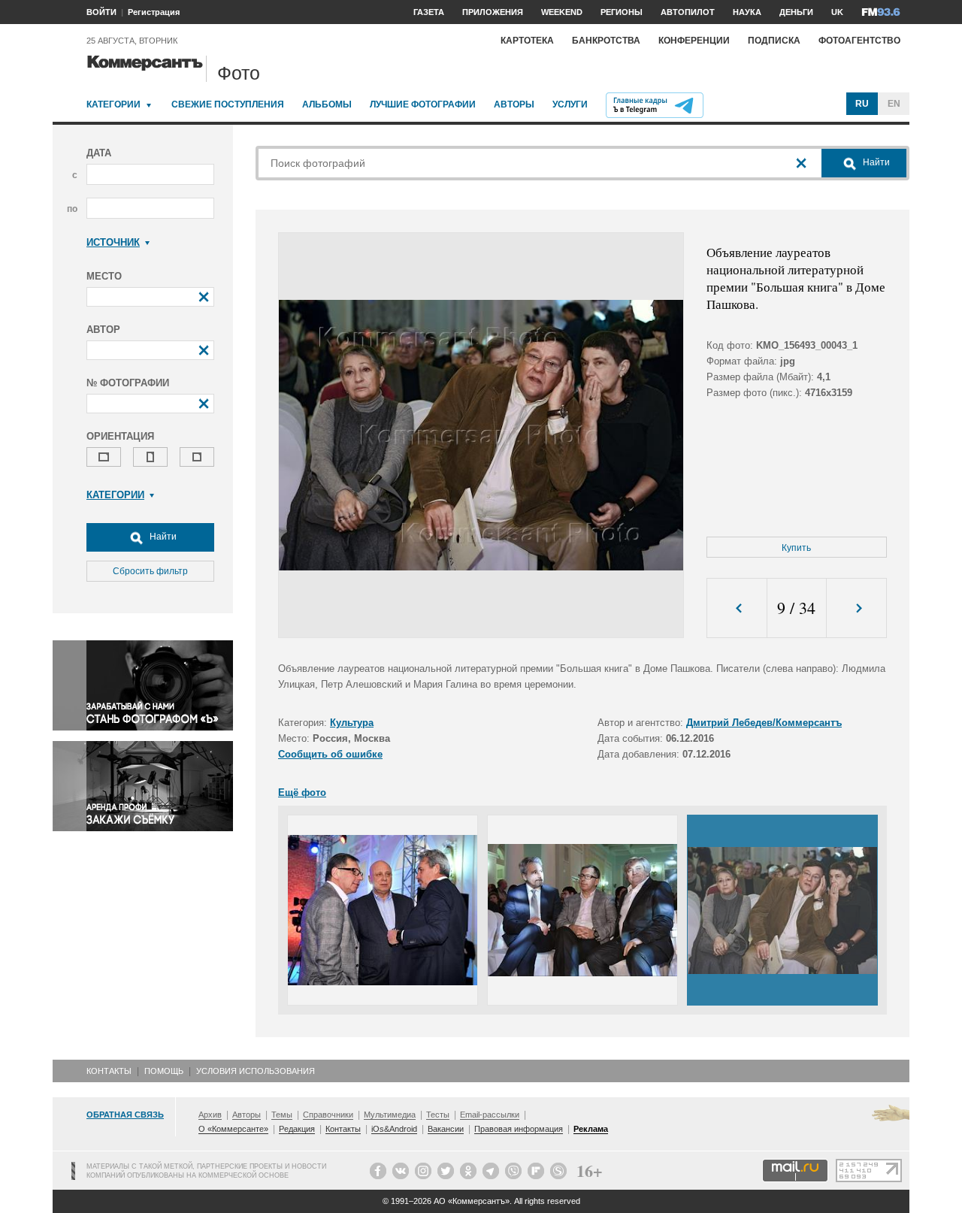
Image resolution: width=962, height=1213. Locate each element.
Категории (113, 104)
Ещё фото (302, 792)
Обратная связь (125, 1114)
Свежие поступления (227, 104)
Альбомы (327, 104)
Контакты (109, 1070)
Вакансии (446, 1128)
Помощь (163, 1070)
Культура (352, 722)
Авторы (514, 104)
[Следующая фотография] (856, 608)
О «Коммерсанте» (233, 1128)
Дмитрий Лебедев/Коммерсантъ (764, 722)
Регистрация (154, 12)
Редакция (297, 1128)
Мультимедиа (390, 1114)
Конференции (694, 40)
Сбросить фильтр (150, 571)
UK (837, 12)
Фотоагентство (859, 40)
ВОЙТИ (101, 12)
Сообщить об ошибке (330, 754)
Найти (162, 536)
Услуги (570, 104)
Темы (281, 1114)
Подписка (774, 40)
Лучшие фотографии (423, 104)
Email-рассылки (489, 1114)
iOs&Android (394, 1128)
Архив (210, 1114)
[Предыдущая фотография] (737, 608)
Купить (796, 548)
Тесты (437, 1114)
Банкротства (606, 40)
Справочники (328, 1114)
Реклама (590, 1128)
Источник (113, 242)
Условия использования (255, 1070)
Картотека (527, 40)
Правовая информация (518, 1128)
